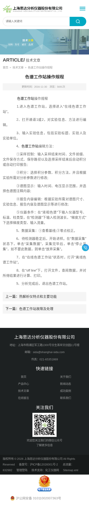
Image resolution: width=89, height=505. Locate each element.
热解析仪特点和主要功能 (38, 296)
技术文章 (18, 67)
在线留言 (23, 398)
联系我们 (65, 398)
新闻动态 (65, 384)
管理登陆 (21, 470)
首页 (5, 67)
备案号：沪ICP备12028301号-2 (39, 464)
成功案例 (65, 391)
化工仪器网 (52, 470)
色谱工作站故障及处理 (36, 309)
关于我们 (65, 377)
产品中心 (23, 384)
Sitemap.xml (70, 470)
